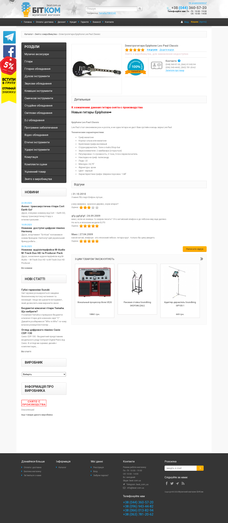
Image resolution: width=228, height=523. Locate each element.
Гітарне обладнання (37, 68)
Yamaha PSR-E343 (107, 13)
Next (201, 258)
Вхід (186, 22)
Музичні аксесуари (37, 54)
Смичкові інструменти (39, 98)
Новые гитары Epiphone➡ (91, 112)
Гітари (29, 61)
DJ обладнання (34, 120)
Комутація (31, 157)
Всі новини (26, 268)
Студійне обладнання (38, 105)
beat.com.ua (135, 480)
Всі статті (26, 351)
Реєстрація (98, 467)
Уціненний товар (35, 171)
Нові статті (35, 279)
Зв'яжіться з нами (32, 475)
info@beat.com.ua (135, 488)
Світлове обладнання (38, 113)
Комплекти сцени (36, 164)
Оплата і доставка (32, 467)
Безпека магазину (32, 471)
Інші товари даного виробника (37, 414)
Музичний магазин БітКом (190, 492)
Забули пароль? (100, 475)
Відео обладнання (36, 135)
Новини (32, 192)
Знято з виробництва (46, 34)
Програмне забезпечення (41, 127)
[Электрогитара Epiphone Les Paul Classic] (97, 69)
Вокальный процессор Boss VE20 (95, 302)
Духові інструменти (37, 76)
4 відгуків (152, 49)
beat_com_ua (142, 484)
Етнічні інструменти (37, 142)
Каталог (29, 34)
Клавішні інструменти (38, 90)
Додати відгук (167, 49)
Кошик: (195, 22)
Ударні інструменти (37, 149)
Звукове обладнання (38, 83)
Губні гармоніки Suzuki (35, 289)
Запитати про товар (175, 70)
